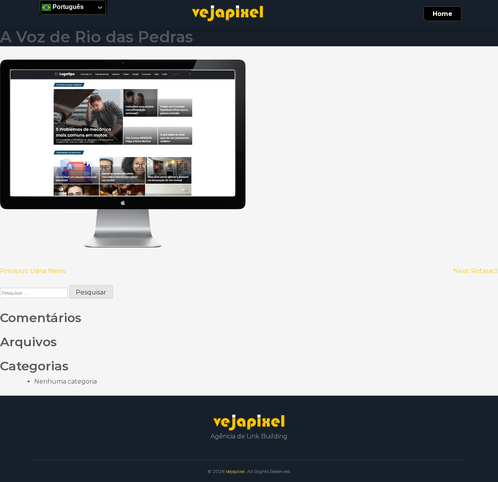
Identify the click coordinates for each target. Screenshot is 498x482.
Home (442, 14)
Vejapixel (235, 471)
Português (67, 7)
